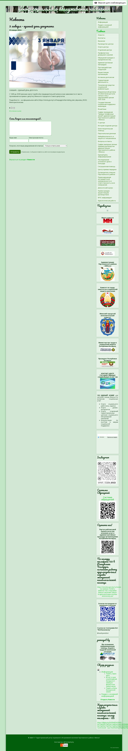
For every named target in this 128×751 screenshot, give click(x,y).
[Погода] (101, 437)
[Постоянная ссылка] (15, 111)
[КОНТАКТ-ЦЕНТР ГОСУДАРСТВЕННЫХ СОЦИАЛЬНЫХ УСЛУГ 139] (107, 383)
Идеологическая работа (107, 201)
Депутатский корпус (105, 188)
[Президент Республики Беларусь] (107, 364)
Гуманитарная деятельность (103, 81)
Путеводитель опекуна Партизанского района (106, 173)
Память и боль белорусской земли (111, 690)
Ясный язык (102, 109)
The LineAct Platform (114, 747)
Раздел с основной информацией (105, 26)
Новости (16, 19)
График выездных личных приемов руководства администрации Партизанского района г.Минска (107, 148)
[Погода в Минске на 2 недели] (112, 437)
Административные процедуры (105, 64)
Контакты (101, 38)
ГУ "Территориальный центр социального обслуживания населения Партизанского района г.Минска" (66, 738)
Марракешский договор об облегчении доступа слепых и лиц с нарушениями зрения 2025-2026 (107, 95)
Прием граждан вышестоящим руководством (104, 193)
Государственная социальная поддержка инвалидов (106, 104)
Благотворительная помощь (105, 130)
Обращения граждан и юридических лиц (106, 59)
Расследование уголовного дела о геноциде (105, 162)
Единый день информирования (104, 156)
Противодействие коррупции (105, 68)
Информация (103, 22)
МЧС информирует (105, 198)
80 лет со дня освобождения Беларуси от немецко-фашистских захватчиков (111, 681)
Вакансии (101, 41)
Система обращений (107, 498)
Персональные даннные (107, 133)
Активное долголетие (106, 77)
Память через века (111, 675)
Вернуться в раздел (22, 159)
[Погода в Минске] (107, 435)
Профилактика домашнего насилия (105, 54)
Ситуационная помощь (106, 166)
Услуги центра (103, 47)
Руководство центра (105, 44)
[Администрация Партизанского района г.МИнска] (108, 274)
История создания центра (107, 126)
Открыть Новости (108, 700)
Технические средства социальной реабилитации (106, 87)
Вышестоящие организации (103, 73)
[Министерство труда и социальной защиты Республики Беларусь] (107, 349)
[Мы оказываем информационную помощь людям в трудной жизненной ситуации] (107, 656)
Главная (100, 31)
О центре (101, 123)
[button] (9, 10)
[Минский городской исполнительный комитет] (107, 327)
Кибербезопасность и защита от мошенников (107, 137)
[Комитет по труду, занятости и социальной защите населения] (107, 299)
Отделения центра (105, 50)
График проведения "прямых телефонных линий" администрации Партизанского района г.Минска (106, 116)
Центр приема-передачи (107, 169)
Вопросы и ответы (105, 141)
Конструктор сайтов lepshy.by (64, 742)
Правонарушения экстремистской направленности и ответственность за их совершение (106, 181)
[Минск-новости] (107, 221)
